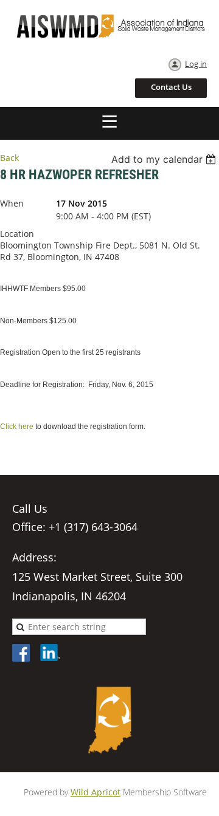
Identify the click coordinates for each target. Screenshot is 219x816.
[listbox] (165, 159)
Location (17, 233)
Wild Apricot (95, 792)
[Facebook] (22, 653)
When (12, 203)
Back (9, 157)
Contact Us (171, 86)
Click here (16, 426)
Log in (196, 63)
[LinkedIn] (50, 653)
